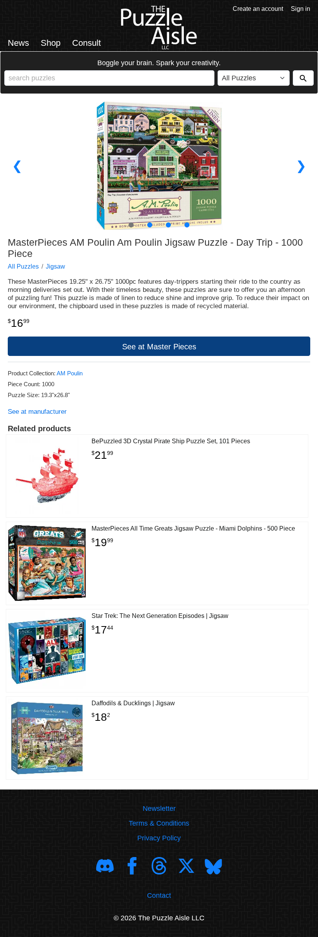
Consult (86, 43)
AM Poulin (70, 373)
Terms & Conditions (159, 823)
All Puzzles (23, 266)
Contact (159, 895)
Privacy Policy (159, 838)
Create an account (258, 8)
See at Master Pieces (159, 346)
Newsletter (159, 808)
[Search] (303, 78)
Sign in (300, 8)
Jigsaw (55, 266)
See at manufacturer (37, 411)
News (18, 43)
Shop (50, 43)
